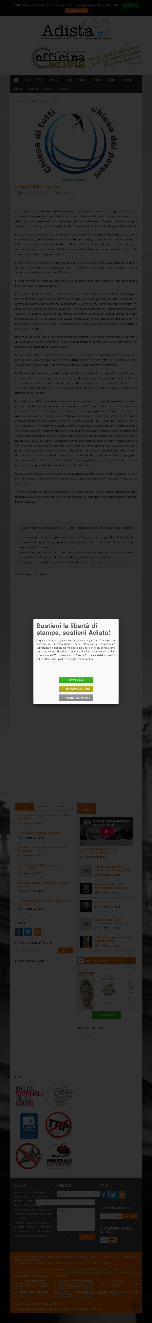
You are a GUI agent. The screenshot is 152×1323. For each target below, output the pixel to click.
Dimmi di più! (76, 680)
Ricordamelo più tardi (77, 689)
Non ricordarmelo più (77, 697)
